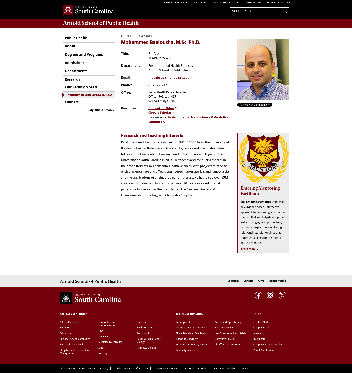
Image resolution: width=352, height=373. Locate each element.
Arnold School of (101, 23)
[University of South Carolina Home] (88, 10)
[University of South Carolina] (90, 298)
